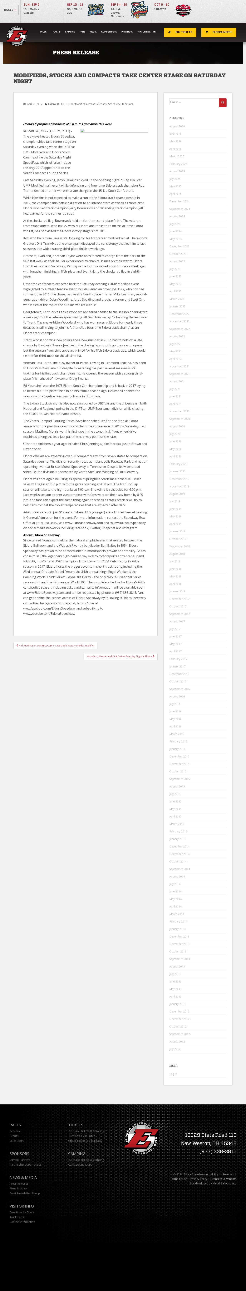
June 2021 (175, 396)
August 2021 (177, 381)
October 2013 (177, 951)
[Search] (223, 102)
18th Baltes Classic (31, 11)
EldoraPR (53, 104)
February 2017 (178, 659)
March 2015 (176, 824)
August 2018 (177, 554)
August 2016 (177, 696)
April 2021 (175, 404)
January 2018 (177, 591)
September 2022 (179, 329)
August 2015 (177, 786)
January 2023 (177, 306)
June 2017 (175, 636)
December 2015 (179, 756)
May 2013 (175, 989)
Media (93, 31)
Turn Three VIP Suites (81, 1136)
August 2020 (177, 426)
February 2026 (178, 164)
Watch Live (144, 31)
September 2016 (179, 689)
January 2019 (177, 531)
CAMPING (70, 31)
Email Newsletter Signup (25, 1193)
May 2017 (175, 644)
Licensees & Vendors (223, 1179)
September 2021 (179, 374)
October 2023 (177, 254)
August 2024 (177, 216)
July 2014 (174, 884)
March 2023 (176, 299)
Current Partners (20, 1160)
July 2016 (174, 704)
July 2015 (174, 794)
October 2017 (177, 606)
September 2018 (179, 546)
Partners (127, 31)
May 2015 (175, 809)
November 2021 (179, 366)
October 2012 (177, 1026)
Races (43, 31)
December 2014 (179, 846)
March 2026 (176, 156)
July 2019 (174, 501)
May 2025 (175, 186)
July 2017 (174, 629)
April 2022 (175, 359)
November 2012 (179, 1019)
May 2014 (175, 899)
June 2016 (175, 711)
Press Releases (97, 104)
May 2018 (175, 576)
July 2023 (174, 269)
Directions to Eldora (22, 1212)
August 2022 (177, 336)
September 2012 (179, 1034)
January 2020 (177, 471)
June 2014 (175, 891)
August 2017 (177, 621)
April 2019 (175, 524)
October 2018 (177, 539)
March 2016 (176, 734)
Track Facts (17, 1217)
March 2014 (176, 914)
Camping (77, 1153)
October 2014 (177, 861)
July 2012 (174, 1049)
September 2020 (179, 419)
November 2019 (179, 486)
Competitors (109, 31)
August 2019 (177, 494)
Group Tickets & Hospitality (85, 1141)
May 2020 (175, 449)
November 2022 (179, 321)
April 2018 (175, 584)
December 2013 (179, 936)
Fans (82, 31)
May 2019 (175, 516)
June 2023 (175, 276)
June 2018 (175, 569)
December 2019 (179, 479)
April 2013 (175, 996)
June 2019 (175, 509)
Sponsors (19, 1153)
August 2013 (177, 966)
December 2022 (179, 314)
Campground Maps (80, 1164)
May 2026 (175, 141)
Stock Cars (127, 104)
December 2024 (179, 201)
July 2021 (174, 389)
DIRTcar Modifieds (76, 104)
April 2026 (175, 149)
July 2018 (174, 561)
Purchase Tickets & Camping (86, 1131)
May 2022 (175, 351)
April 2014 (175, 906)
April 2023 (175, 291)
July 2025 (174, 179)
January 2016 (177, 749)
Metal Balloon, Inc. (224, 1183)
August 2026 (177, 126)
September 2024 (179, 209)
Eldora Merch (222, 32)
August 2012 (177, 1041)
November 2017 (179, 599)
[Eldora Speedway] (17, 32)
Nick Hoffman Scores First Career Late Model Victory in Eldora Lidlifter (56, 645)
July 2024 (174, 224)
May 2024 (175, 239)
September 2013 (179, 959)
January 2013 (177, 1004)
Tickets (56, 31)
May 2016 (175, 719)
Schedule (113, 104)
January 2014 (177, 929)
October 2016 (177, 681)
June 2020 (175, 441)
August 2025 (177, 171)
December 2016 (179, 674)
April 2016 (175, 726)
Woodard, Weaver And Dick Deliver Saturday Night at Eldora (120, 656)
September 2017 (179, 614)
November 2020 (179, 411)
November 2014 (179, 854)
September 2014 (179, 869)
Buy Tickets (183, 32)
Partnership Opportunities (26, 1164)
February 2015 (178, 831)
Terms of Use (178, 1179)
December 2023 (179, 246)
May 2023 (175, 284)
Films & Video (18, 1188)
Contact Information (22, 1222)
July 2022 (174, 344)
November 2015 (179, 764)
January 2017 (177, 666)
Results (14, 1136)
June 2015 (175, 801)
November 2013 (179, 944)
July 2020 (174, 434)
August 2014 (177, 876)
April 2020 (175, 456)
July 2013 (174, 974)
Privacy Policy (198, 1179)
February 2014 (178, 921)
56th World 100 (74, 11)
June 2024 (175, 231)
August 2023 (177, 261)
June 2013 (175, 981)
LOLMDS (160, 9)
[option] (42, 11)
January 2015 (177, 839)
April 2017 (175, 651)
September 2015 (179, 779)
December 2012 (179, 1011)
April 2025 (175, 194)
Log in (173, 1074)
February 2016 (178, 741)
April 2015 (175, 816)
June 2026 (175, 134)
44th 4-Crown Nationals (117, 13)
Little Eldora (17, 1141)
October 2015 (177, 771)
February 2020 (178, 464)
